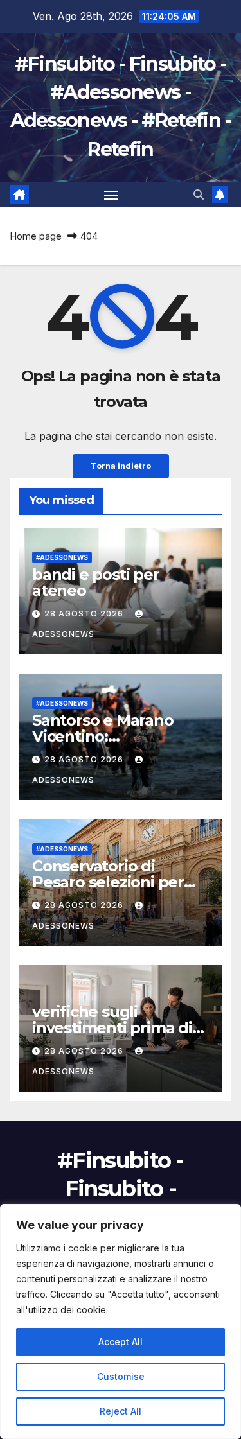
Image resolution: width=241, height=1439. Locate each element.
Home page (36, 236)
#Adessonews (62, 557)
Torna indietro (121, 466)
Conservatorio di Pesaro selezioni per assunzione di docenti (114, 882)
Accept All (120, 1341)
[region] (120, 1321)
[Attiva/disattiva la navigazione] (111, 195)
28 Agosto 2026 (85, 613)
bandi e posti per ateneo (95, 582)
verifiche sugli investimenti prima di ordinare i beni (112, 1027)
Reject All (120, 1411)
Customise (121, 1376)
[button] (198, 194)
